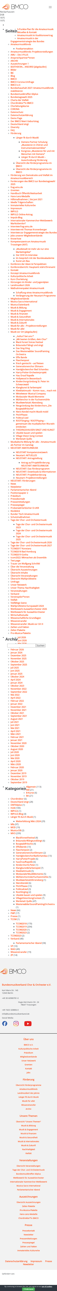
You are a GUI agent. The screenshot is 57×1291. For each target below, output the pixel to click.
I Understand (28, 1289)
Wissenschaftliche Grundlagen (26, 617)
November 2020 (19, 743)
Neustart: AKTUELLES (26, 455)
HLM (13, 807)
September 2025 (19, 664)
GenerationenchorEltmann (29, 852)
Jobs (28, 1072)
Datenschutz (17, 112)
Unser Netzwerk (19, 584)
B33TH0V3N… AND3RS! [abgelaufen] (28, 66)
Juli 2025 (15, 667)
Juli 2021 (15, 722)
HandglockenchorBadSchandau (31, 855)
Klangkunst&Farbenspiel (28, 867)
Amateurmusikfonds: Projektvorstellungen (32, 51)
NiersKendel (22, 883)
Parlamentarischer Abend (23, 489)
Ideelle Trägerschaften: (22, 202)
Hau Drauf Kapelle (25, 375)
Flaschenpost (22, 360)
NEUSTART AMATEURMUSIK (24, 447)
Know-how (16, 238)
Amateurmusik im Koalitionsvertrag (35, 35)
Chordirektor (17, 798)
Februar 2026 (17, 649)
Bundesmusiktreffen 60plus (24, 94)
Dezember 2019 (18, 773)
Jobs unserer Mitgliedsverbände (26, 235)
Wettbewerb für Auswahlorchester (28, 612)
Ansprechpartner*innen (23, 57)
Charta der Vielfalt (20, 100)
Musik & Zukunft (19, 322)
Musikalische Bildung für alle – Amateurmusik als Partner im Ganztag (33, 443)
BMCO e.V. (16, 84)
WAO (13, 949)
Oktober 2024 (17, 676)
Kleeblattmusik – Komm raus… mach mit (36, 390)
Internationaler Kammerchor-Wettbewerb (28, 1181)
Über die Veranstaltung (22, 566)
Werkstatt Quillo (24, 438)
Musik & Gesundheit (21, 316)
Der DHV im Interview (26, 255)
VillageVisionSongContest (28, 898)
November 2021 (19, 709)
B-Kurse (30, 792)
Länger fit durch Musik (22, 816)
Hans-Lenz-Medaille (20, 196)
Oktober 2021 (17, 713)
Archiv (28, 1109)
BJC (12, 72)
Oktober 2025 (17, 661)
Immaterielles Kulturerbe (23, 205)
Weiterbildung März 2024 (28, 821)
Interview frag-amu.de (21, 226)
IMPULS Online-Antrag (22, 214)
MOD (13, 827)
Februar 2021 (17, 737)
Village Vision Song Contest (29, 435)
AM (27, 789)
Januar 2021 (16, 740)
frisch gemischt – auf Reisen (30, 363)
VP (12, 946)
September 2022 (19, 691)
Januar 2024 (16, 682)
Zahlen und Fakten (20, 627)
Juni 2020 (15, 755)
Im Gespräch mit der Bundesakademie (35, 258)
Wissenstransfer (19, 621)
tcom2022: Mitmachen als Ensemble (29, 557)
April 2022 (16, 697)
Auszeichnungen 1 (20, 63)
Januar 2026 (16, 652)
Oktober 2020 (17, 746)
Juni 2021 (15, 725)
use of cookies (47, 1286)
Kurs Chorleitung (19, 279)
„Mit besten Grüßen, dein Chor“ (31, 339)
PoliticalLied (22, 889)
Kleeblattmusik (23, 871)
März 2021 (16, 734)
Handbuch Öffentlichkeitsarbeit (26, 193)
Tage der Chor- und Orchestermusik (29, 520)
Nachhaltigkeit (28, 1149)
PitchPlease (21, 414)
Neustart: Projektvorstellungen (31, 477)
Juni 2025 (15, 670)
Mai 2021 (15, 728)
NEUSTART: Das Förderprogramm (33, 468)
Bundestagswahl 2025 (21, 97)
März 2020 (16, 764)
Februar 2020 (17, 767)
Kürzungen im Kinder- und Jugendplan (30, 282)
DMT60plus (16, 804)
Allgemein (31, 786)
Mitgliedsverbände (20, 298)
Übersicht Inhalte (19, 572)
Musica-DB (16, 830)
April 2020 (16, 761)
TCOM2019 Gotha (19, 554)
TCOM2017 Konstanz (21, 548)
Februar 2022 (17, 700)
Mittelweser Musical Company (31, 393)
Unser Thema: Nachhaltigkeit (25, 587)
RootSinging (22, 892)
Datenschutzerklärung (22, 115)
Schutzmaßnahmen (20, 517)
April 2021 (16, 731)
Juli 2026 (22, 637)
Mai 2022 (15, 694)
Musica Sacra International (24, 301)
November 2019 (19, 776)
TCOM (14, 919)
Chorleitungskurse (20, 106)
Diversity (15, 127)
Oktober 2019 (17, 779)
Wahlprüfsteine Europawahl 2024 (27, 605)
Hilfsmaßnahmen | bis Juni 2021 (27, 199)
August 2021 (17, 718)
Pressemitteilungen (20, 501)
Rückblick (15, 511)
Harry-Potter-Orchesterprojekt (31, 372)
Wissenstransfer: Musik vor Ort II (27, 624)
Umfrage (15, 581)
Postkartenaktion (24, 48)
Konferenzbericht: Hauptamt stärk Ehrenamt (33, 267)
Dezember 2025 (18, 655)
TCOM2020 (21, 929)
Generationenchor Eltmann (29, 366)
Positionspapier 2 (19, 492)
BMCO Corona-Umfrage (22, 82)
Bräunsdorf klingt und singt (29, 345)
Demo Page (16, 118)
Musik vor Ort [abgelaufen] (24, 331)
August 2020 (17, 749)
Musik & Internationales (22, 319)
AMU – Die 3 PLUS (19, 54)
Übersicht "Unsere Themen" (28, 1121)
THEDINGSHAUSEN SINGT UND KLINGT (35, 429)
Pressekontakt (18, 498)
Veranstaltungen (19, 590)
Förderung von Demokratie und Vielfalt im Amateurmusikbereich (32, 177)
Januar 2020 (16, 770)
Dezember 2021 (18, 706)
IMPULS (14, 211)
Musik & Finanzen (19, 313)
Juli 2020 (15, 752)
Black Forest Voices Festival (29, 342)
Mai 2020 (15, 758)
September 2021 (19, 715)
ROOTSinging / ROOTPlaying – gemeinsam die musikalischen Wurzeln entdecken (35, 423)
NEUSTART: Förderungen (23, 480)
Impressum (16, 208)
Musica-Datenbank (20, 304)
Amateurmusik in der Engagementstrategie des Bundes (27, 40)
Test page (15, 560)
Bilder (13, 69)
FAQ (13, 130)
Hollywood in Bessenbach (28, 378)
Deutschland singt (20, 124)
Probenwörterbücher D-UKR (25, 507)
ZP (12, 955)
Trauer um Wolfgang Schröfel (25, 563)
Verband (15, 593)
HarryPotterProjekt (25, 858)
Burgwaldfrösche (24, 843)
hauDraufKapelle (24, 861)
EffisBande (21, 846)
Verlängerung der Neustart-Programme (36, 295)
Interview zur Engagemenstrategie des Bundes (34, 232)
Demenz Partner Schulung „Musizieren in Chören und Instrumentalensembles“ (34, 145)
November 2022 (19, 688)
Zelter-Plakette (18, 630)
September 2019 (19, 782)
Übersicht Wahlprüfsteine (23, 578)
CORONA (15, 109)
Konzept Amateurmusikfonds (25, 273)
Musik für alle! (17, 328)
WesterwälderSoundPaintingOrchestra (35, 904)
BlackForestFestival (25, 837)
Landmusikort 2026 (20, 285)
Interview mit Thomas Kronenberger (29, 229)
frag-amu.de (17, 187)
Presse (14, 916)
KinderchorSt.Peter (25, 864)
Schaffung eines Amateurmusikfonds (34, 292)
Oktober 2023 (17, 685)
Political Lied (22, 417)
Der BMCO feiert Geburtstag (25, 121)
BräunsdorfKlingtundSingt (29, 840)
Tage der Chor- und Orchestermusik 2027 (31, 545)
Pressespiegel (17, 504)
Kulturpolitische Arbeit (22, 276)
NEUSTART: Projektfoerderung (31, 474)
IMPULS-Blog (17, 813)
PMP (13, 913)
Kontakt (14, 270)
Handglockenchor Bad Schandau (32, 369)
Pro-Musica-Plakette (21, 633)
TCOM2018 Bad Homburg (23, 551)
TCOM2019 (21, 926)
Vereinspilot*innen (20, 596)
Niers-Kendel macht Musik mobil (32, 411)
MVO (13, 833)
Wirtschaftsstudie (19, 615)
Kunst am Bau (23, 261)
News (13, 483)
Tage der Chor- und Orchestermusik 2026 (31, 542)
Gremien (15, 190)
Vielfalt (14, 599)
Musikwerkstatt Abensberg (29, 402)
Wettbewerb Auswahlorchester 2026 (29, 608)
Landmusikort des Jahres (28, 1093)
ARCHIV (14, 60)
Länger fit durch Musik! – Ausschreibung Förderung (34, 159)
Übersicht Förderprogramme (28, 1085)
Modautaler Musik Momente (30, 396)
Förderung (16, 133)
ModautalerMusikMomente (29, 873)
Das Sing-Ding (23, 348)
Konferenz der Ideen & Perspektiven (29, 264)
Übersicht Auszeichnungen (24, 569)
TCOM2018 (21, 923)
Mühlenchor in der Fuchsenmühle (33, 399)
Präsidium (16, 495)
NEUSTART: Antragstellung (29, 458)
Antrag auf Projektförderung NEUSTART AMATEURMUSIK (35, 464)
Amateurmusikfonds (21, 44)
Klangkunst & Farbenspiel (28, 387)
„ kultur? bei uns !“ (25, 336)
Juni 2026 (22, 640)
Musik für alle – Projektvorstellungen (29, 325)
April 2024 (16, 679)
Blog (13, 75)
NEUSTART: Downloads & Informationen (36, 471)
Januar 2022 (16, 703)
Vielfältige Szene (19, 602)
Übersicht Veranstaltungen (24, 575)
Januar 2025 (16, 673)
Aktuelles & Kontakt (27, 32)
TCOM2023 (21, 932)
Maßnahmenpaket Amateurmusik (27, 288)
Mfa (12, 824)
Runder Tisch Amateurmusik (25, 514)
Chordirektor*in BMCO (22, 103)
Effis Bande (21, 357)
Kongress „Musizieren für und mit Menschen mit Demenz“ (38, 152)
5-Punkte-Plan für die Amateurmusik (35, 29)
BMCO (14, 78)
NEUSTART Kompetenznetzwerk (31, 452)
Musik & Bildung (19, 307)
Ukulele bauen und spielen (29, 432)
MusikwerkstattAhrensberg (29, 880)
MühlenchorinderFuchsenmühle (32, 876)
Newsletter (16, 486)
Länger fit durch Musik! (27, 137)
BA (27, 795)
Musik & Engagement (21, 310)
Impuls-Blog (16, 217)
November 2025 (19, 658)
